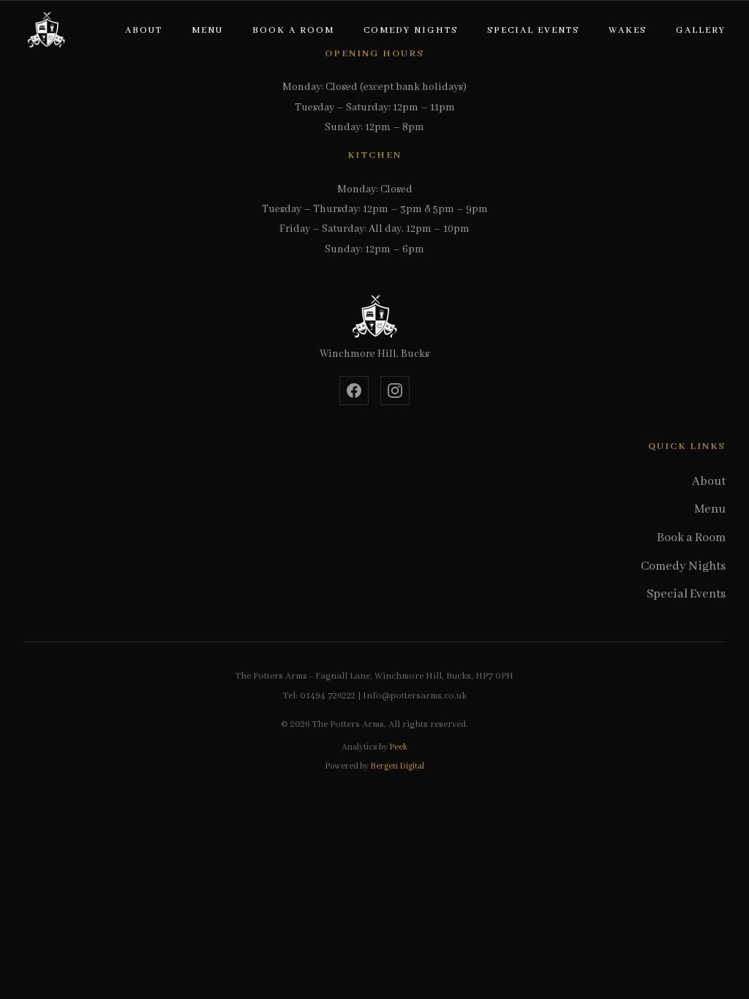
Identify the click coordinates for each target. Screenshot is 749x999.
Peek (398, 747)
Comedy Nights (411, 31)
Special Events (533, 31)
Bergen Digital (397, 766)
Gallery (701, 31)
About (143, 31)
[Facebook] (354, 390)
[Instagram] (395, 390)
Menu (207, 31)
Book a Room (293, 31)
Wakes (628, 31)
